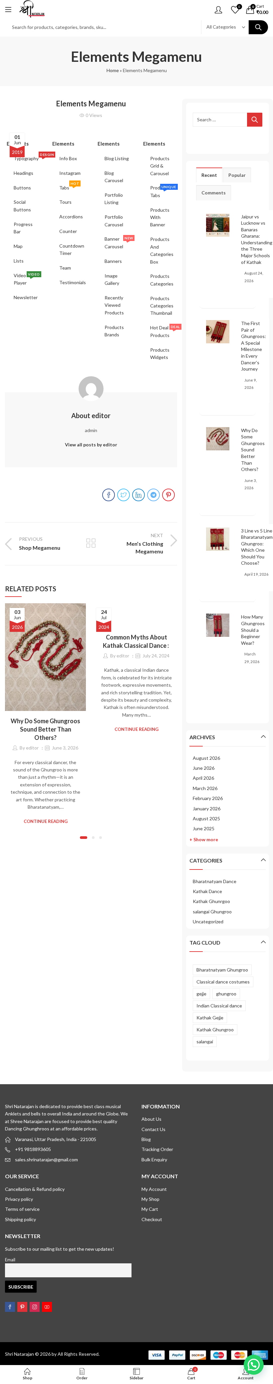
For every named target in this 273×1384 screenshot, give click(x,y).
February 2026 (208, 798)
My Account (154, 1189)
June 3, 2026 (65, 747)
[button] (84, 838)
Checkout (151, 1219)
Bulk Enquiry (154, 1159)
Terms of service (22, 1209)
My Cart (149, 1209)
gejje (201, 993)
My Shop (150, 1199)
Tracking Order (157, 1149)
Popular (237, 175)
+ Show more (203, 839)
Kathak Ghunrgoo (211, 901)
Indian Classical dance (219, 1005)
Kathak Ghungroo (215, 1029)
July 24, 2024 (155, 655)
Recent (209, 175)
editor (32, 747)
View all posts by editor (91, 444)
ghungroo (226, 993)
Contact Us (153, 1129)
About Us (151, 1119)
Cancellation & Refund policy (35, 1189)
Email (10, 1259)
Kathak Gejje (209, 1017)
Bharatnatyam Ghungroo (222, 970)
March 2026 (205, 788)
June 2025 (203, 828)
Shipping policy (20, 1219)
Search (258, 27)
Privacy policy (19, 1199)
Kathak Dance (207, 891)
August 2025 (206, 818)
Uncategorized (208, 921)
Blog (146, 1139)
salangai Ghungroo (212, 911)
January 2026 (206, 808)
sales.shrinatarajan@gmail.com (46, 1159)
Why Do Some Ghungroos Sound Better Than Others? (45, 729)
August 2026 (206, 758)
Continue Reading (46, 821)
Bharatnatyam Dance (214, 881)
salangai (204, 1041)
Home (113, 70)
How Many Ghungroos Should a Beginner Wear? (253, 629)
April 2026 (203, 778)
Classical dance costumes (223, 981)
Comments (213, 192)
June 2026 (203, 768)
